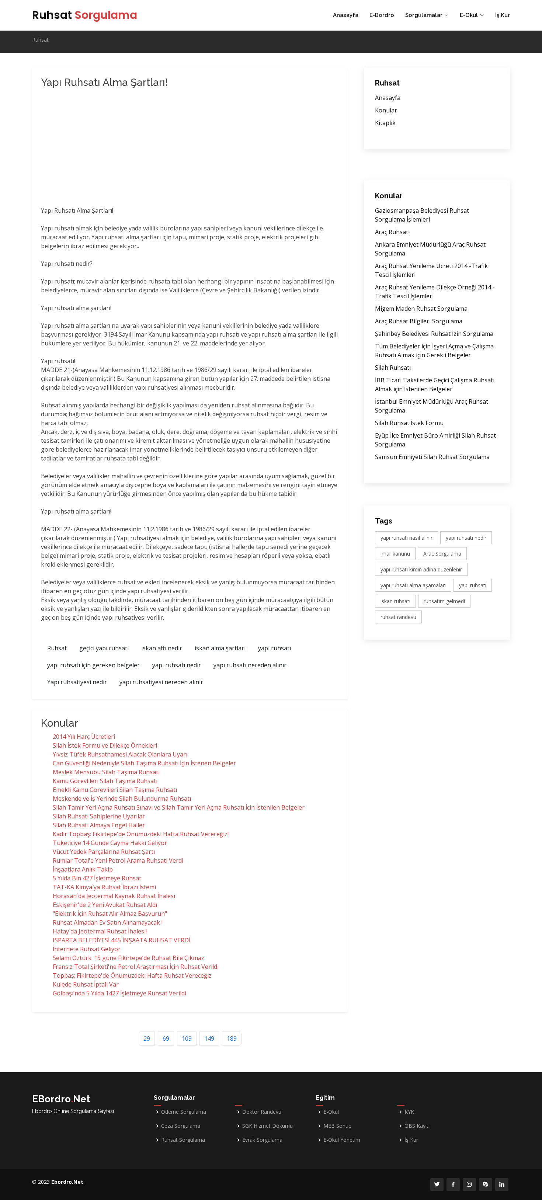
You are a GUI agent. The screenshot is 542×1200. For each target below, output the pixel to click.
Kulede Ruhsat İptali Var (86, 984)
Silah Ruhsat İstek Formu (409, 423)
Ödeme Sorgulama (183, 1111)
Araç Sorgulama (442, 553)
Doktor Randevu (261, 1111)
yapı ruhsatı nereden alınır (249, 665)
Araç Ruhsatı (392, 232)
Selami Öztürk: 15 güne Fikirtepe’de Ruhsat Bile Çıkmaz (128, 958)
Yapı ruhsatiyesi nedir (77, 682)
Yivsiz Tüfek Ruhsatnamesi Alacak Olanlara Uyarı (120, 754)
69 (166, 1038)
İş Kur (502, 15)
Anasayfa (345, 15)
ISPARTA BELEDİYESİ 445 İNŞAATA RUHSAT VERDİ (121, 940)
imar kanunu (395, 553)
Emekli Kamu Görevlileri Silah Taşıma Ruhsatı (115, 790)
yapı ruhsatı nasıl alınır (406, 537)
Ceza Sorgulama (180, 1125)
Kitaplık (385, 123)
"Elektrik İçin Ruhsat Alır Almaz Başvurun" (110, 913)
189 (232, 1038)
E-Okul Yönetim (341, 1139)
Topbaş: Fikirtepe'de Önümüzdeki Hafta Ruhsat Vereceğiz (132, 975)
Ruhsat (84, 15)
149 (209, 1038)
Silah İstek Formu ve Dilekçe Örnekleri (105, 745)
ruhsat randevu (398, 616)
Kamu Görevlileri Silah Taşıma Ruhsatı (105, 781)
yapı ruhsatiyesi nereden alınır (161, 682)
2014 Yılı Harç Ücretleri (84, 737)
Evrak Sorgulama (262, 1139)
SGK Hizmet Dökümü (267, 1125)
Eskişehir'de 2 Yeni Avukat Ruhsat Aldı (105, 905)
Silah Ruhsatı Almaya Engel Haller (99, 825)
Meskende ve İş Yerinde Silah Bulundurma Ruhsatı (122, 798)
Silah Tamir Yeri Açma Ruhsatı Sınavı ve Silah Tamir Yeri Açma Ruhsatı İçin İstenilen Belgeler (179, 807)
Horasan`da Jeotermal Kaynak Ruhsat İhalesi (114, 896)
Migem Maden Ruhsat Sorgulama (421, 309)
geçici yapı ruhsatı (104, 648)
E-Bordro (381, 15)
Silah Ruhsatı (393, 368)
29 (146, 1038)
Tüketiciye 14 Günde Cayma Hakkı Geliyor (110, 843)
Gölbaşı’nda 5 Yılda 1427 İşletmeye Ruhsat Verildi (119, 993)
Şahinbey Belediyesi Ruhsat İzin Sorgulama (434, 334)
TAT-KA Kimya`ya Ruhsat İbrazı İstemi (104, 887)
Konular (386, 110)
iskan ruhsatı (395, 601)
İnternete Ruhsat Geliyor (87, 949)
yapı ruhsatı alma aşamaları (413, 585)
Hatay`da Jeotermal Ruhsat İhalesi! (100, 931)
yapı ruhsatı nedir (176, 665)
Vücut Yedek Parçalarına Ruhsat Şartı (104, 852)
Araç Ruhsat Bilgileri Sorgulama (418, 321)
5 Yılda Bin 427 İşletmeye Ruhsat (97, 878)
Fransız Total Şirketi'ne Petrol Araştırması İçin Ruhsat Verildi (136, 967)
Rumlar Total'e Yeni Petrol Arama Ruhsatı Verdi (118, 860)
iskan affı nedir (161, 648)
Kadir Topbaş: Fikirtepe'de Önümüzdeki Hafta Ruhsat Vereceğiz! (141, 834)
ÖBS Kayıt (416, 1125)
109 (187, 1038)
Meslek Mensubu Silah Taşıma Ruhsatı (106, 772)
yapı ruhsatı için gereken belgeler (93, 665)
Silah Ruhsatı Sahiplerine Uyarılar (99, 816)
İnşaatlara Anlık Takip (83, 869)
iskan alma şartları (220, 648)
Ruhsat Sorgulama (183, 1139)
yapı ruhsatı (274, 648)
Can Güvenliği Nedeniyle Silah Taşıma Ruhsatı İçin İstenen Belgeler (144, 763)
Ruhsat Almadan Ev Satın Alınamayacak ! (108, 922)
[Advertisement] (159, 149)
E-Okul (331, 1111)
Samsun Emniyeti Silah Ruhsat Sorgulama (432, 457)
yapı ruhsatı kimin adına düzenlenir (421, 569)
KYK (409, 1111)
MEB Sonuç (337, 1125)
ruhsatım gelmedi (444, 601)
